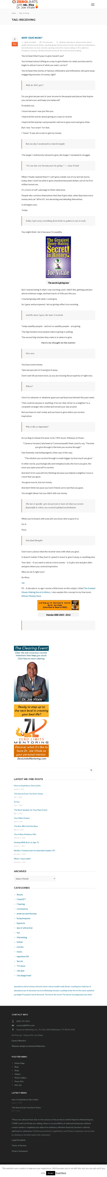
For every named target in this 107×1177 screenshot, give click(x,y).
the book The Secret (51, 51)
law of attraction (27, 48)
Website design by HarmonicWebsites (28, 1046)
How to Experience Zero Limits (27, 785)
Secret (33, 994)
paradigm (18, 994)
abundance (71, 42)
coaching (47, 45)
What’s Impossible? (22, 858)
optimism (85, 48)
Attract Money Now (31, 596)
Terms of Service (19, 1145)
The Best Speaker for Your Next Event (30, 810)
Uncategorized (77, 994)
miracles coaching (47, 48)
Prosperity (25, 51)
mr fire (78, 48)
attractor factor (32, 45)
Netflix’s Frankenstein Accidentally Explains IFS (34, 850)
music (84, 990)
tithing (78, 51)
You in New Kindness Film (25, 834)
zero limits (88, 994)
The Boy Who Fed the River (26, 826)
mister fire (59, 48)
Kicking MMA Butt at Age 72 (26, 842)
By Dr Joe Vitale (30, 42)
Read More (61, 1173)
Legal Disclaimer (19, 1140)
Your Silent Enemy (22, 818)
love (38, 48)
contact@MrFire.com (25, 1025)
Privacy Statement (20, 1151)
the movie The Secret (68, 51)
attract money (81, 42)
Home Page (19, 1063)
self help (40, 51)
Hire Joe (18, 1085)
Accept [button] (51, 1173)
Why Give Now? (31, 37)
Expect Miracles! (19, 1040)
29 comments (47, 42)
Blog (16, 1067)
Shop (16, 1070)
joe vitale (78, 45)
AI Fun (17, 802)
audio (62, 986)
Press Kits (19, 1081)
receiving (33, 51)
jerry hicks (70, 45)
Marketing (48, 990)
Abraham (62, 42)
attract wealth (54, 986)
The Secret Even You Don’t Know (28, 793)
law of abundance (88, 45)
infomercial (61, 45)
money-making (69, 48)
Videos (17, 1074)
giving (54, 45)
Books (41, 45)
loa (35, 48)
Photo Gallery (20, 1077)
